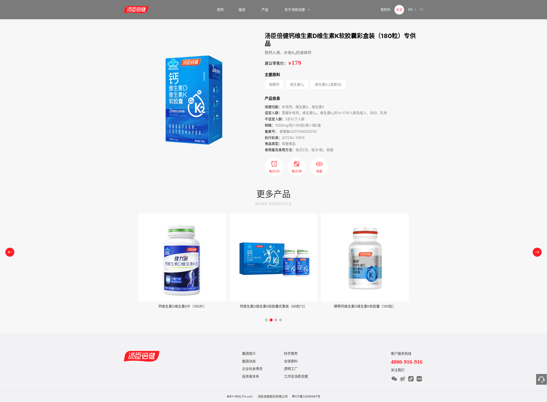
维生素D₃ (297, 84)
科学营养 (291, 353)
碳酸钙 (274, 84)
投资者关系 (250, 376)
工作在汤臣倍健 (296, 376)
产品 (265, 9)
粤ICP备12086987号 (306, 396)
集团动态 (249, 361)
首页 (220, 9)
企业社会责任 (252, 369)
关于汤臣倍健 (297, 9)
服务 (243, 9)
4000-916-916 (406, 362)
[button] (266, 319)
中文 (399, 10)
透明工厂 (291, 369)
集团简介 (249, 353)
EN (410, 9)
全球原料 (291, 361)
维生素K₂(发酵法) (328, 84)
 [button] (537, 252)
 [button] (9, 252)
